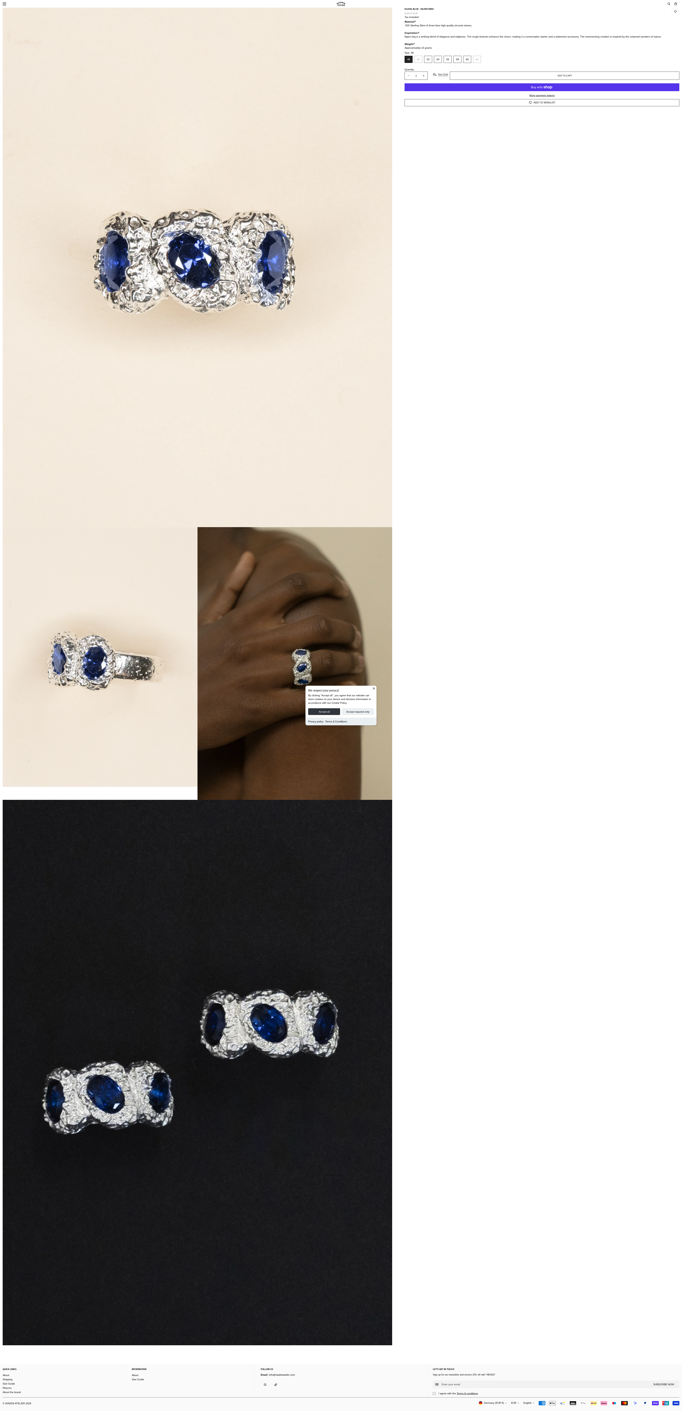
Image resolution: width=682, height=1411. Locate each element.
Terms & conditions (467, 1393)
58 (457, 59)
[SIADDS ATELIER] (341, 4)
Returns (7, 1387)
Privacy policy (315, 721)
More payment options (542, 95)
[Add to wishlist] (675, 12)
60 (467, 59)
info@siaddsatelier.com (282, 1374)
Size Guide (9, 1383)
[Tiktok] (275, 1384)
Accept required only (357, 711)
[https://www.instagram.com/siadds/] (265, 1384)
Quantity (409, 69)
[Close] (374, 688)
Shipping (7, 1379)
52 (428, 59)
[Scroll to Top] (675, 1392)
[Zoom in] (385, 15)
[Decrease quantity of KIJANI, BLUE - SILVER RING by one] (409, 76)
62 (477, 59)
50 (418, 59)
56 (447, 59)
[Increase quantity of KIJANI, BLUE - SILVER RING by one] (423, 76)
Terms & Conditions (336, 721)
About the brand (12, 1392)
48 (408, 59)
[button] (675, 3)
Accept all (324, 711)
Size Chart (443, 74)
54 (438, 59)
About (6, 1375)
